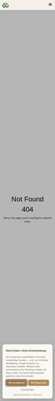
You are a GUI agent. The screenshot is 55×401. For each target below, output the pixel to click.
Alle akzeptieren (16, 382)
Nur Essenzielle (38, 382)
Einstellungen (27, 389)
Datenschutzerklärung (22, 395)
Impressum (37, 395)
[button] (50, 4)
